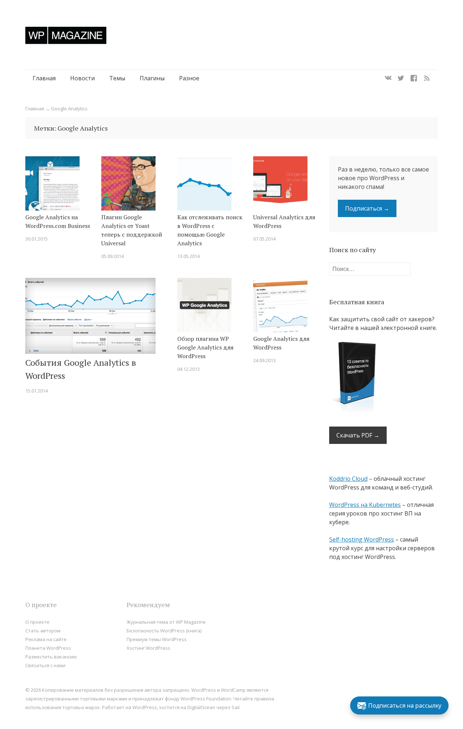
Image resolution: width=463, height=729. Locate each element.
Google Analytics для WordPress (281, 343)
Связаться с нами (45, 665)
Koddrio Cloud (348, 479)
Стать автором (42, 630)
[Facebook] (413, 78)
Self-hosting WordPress (361, 539)
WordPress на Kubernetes (365, 505)
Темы (117, 78)
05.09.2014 (112, 256)
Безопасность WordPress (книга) (164, 630)
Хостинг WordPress (148, 648)
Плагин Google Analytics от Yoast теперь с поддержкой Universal (131, 230)
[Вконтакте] (388, 78)
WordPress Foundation (205, 698)
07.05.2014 (264, 239)
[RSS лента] (426, 78)
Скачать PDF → (357, 435)
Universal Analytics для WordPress (284, 221)
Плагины (152, 78)
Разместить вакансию (51, 656)
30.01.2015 (36, 239)
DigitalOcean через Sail (213, 707)
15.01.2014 (36, 390)
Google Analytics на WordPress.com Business (57, 221)
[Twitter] (400, 78)
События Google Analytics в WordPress (80, 369)
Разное (189, 78)
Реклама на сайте (46, 639)
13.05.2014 (188, 256)
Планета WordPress (48, 648)
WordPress (144, 707)
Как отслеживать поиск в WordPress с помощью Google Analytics (209, 230)
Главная (44, 78)
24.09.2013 (264, 360)
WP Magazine (65, 35)
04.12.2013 (188, 369)
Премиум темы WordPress (157, 639)
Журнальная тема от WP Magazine (166, 622)
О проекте (37, 622)
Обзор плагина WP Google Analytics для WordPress (205, 347)
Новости (82, 78)
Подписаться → (367, 208)
